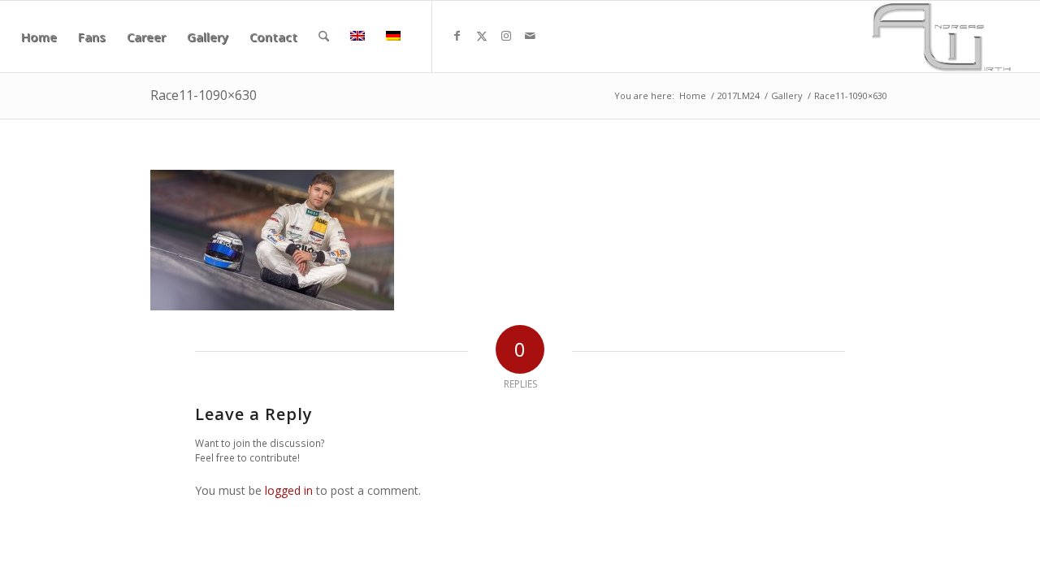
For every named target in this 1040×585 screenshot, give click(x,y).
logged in (289, 490)
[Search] (324, 36)
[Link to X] (482, 36)
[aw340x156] (942, 36)
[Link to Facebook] (457, 36)
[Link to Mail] (530, 36)
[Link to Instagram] (506, 36)
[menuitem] (39, 36)
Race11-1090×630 (203, 95)
